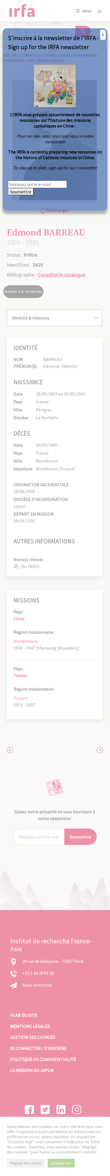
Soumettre (20, 191)
